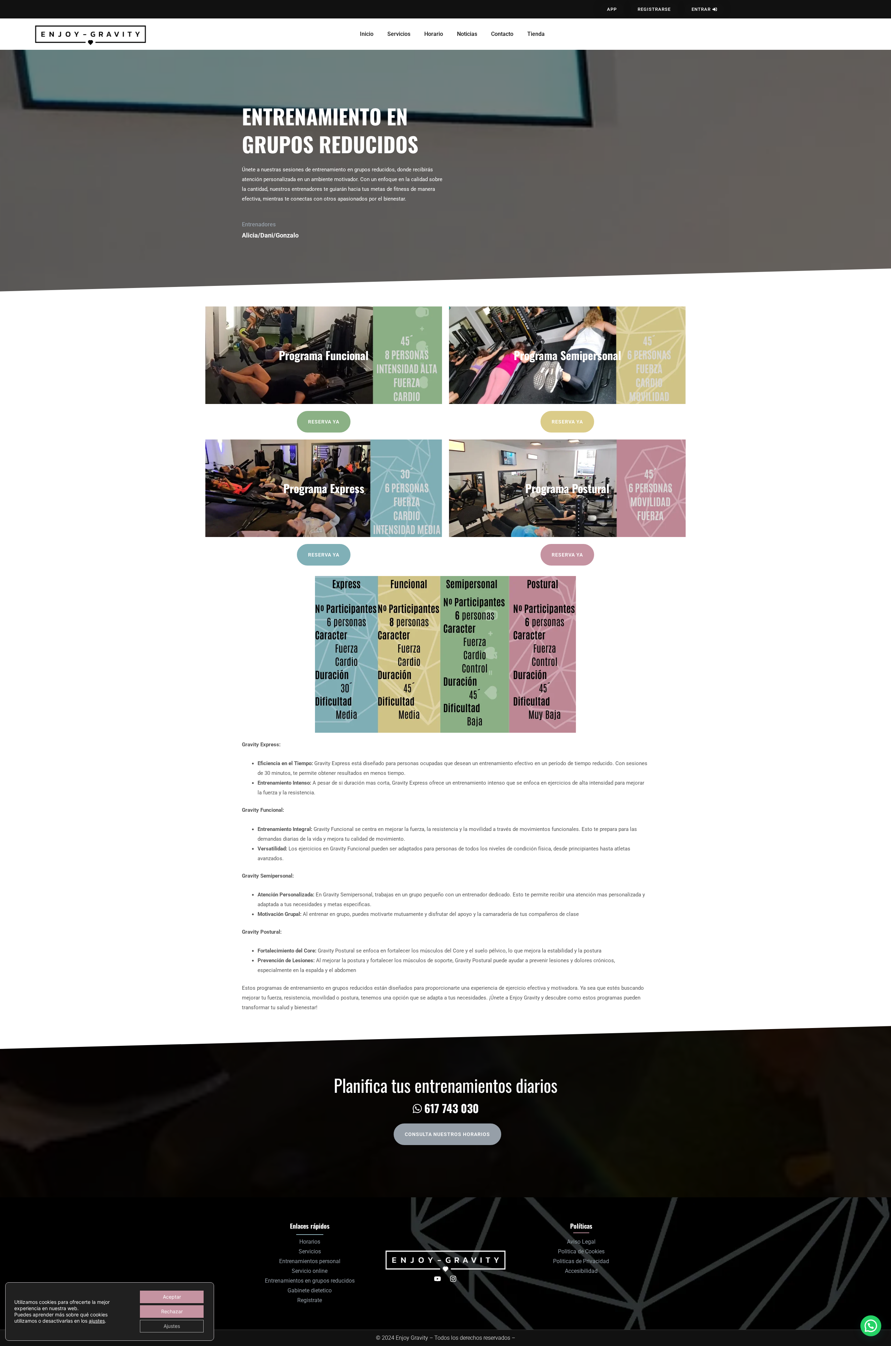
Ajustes (172, 1326)
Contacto (502, 34)
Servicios (398, 34)
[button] (870, 1325)
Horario (433, 34)
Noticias (467, 34)
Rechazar (172, 1311)
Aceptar (172, 1297)
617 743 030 (451, 1108)
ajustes (97, 1321)
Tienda (536, 34)
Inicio (366, 34)
